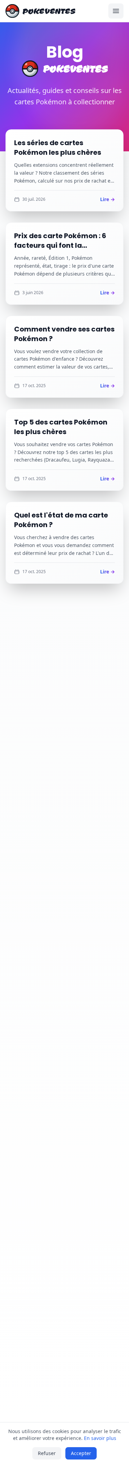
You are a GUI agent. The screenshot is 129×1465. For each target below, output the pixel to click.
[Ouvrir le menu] (115, 11)
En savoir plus (100, 1438)
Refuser (47, 1453)
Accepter (81, 1453)
